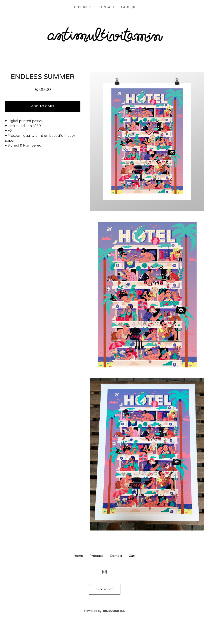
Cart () (128, 7)
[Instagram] (104, 572)
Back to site (104, 589)
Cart (132, 556)
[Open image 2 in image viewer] (147, 295)
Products (83, 7)
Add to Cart (42, 106)
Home (78, 556)
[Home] (104, 35)
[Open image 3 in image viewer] (147, 454)
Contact (107, 7)
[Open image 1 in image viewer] (147, 141)
